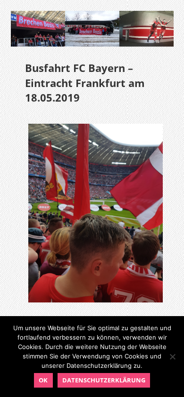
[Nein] (172, 356)
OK (43, 380)
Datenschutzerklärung (103, 380)
